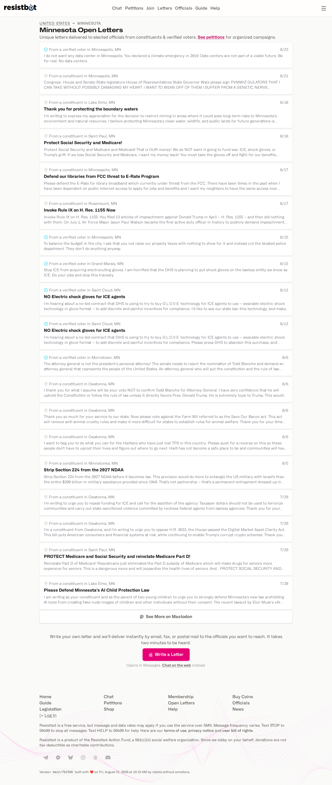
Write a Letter (169, 654)
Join (150, 8)
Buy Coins (242, 696)
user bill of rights (237, 730)
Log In (50, 715)
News (238, 709)
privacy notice (201, 730)
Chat (117, 8)
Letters (164, 8)
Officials (183, 8)
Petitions (134, 8)
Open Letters (181, 702)
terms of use (175, 730)
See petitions (211, 37)
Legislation (50, 709)
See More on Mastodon (169, 616)
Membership (180, 696)
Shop (109, 709)
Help (215, 8)
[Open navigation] (324, 8)
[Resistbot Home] (20, 12)
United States (54, 23)
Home (45, 696)
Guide (201, 8)
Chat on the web (176, 665)
